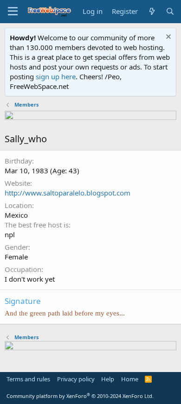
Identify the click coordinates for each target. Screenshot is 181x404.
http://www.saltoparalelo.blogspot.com (67, 192)
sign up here (56, 76)
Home (129, 379)
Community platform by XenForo (80, 395)
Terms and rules (28, 379)
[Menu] (13, 11)
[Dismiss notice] (167, 38)
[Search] (170, 11)
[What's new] (151, 11)
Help (107, 379)
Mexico (16, 215)
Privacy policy (76, 379)
